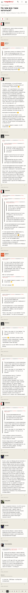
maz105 (6, 455)
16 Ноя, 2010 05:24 (4, 497)
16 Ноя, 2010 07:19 (4, 522)
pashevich (7, 23)
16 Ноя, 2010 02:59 (4, 250)
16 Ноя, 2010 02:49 (4, 132)
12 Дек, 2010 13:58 (21, 13)
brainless (12, 195)
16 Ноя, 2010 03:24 (4, 351)
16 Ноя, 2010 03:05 (4, 290)
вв (11, 140)
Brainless (7, 135)
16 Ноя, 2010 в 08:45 (13, 549)
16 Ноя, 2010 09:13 (4, 586)
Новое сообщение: (11, 13)
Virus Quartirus (8, 544)
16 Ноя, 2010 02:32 (4, 39)
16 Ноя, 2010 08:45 (4, 540)
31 (22, 591)
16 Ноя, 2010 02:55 (4, 187)
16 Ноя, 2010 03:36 (4, 452)
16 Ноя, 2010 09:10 (4, 571)
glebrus (7, 43)
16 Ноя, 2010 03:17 (4, 319)
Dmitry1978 (7, 500)
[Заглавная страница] (8, 1)
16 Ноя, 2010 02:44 (4, 74)
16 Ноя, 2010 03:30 (4, 399)
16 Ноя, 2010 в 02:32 (10, 202)
